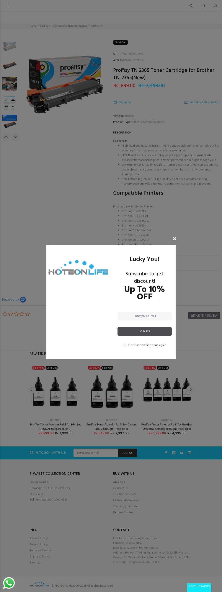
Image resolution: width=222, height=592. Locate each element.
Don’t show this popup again (147, 345)
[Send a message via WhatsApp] (9, 583)
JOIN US (144, 331)
